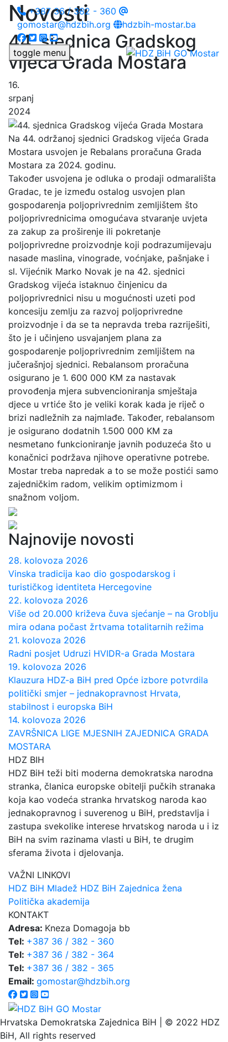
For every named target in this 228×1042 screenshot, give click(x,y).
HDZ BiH (26, 888)
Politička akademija (49, 901)
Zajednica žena (150, 888)
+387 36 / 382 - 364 (70, 954)
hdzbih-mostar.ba (159, 24)
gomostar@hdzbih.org (83, 981)
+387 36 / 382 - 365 (70, 967)
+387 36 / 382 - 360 (71, 11)
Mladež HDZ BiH (81, 888)
